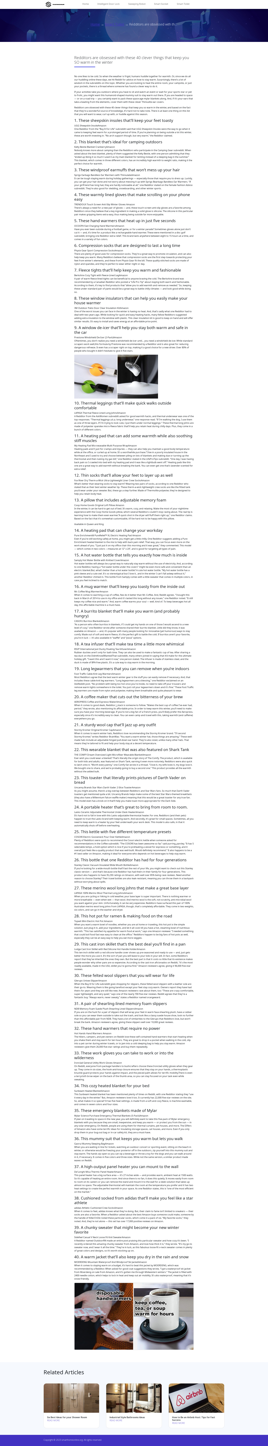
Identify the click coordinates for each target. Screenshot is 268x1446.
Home (85, 3)
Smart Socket (161, 3)
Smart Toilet (183, 3)
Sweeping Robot (137, 3)
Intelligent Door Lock (108, 3)
